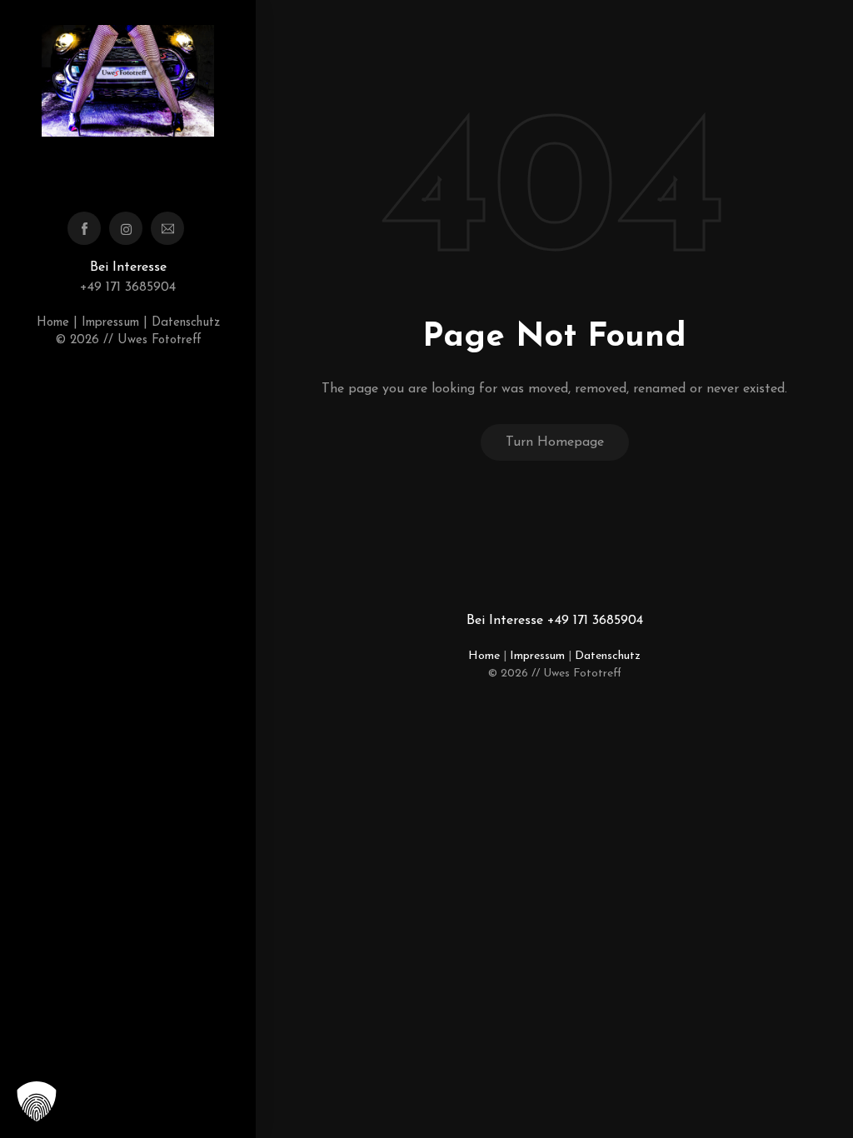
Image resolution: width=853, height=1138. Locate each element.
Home (53, 323)
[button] (36, 1101)
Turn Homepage (555, 442)
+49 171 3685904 (128, 287)
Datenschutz (186, 323)
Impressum (110, 323)
